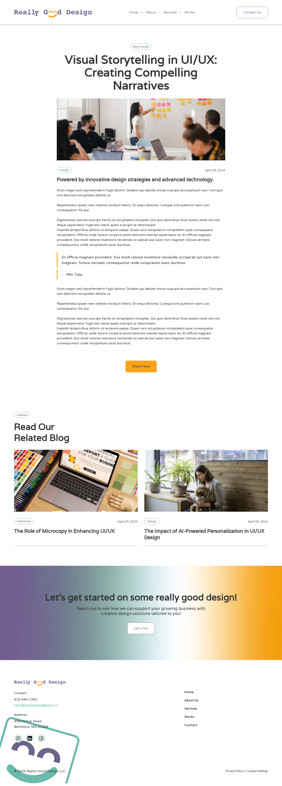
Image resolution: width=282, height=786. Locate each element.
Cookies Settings (257, 771)
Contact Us (252, 12)
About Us (191, 700)
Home (133, 12)
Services (170, 12)
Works (189, 12)
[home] (53, 12)
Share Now (141, 366)
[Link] (76, 481)
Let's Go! (141, 628)
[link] (18, 738)
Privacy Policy (234, 771)
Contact (190, 725)
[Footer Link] (40, 682)
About (151, 12)
